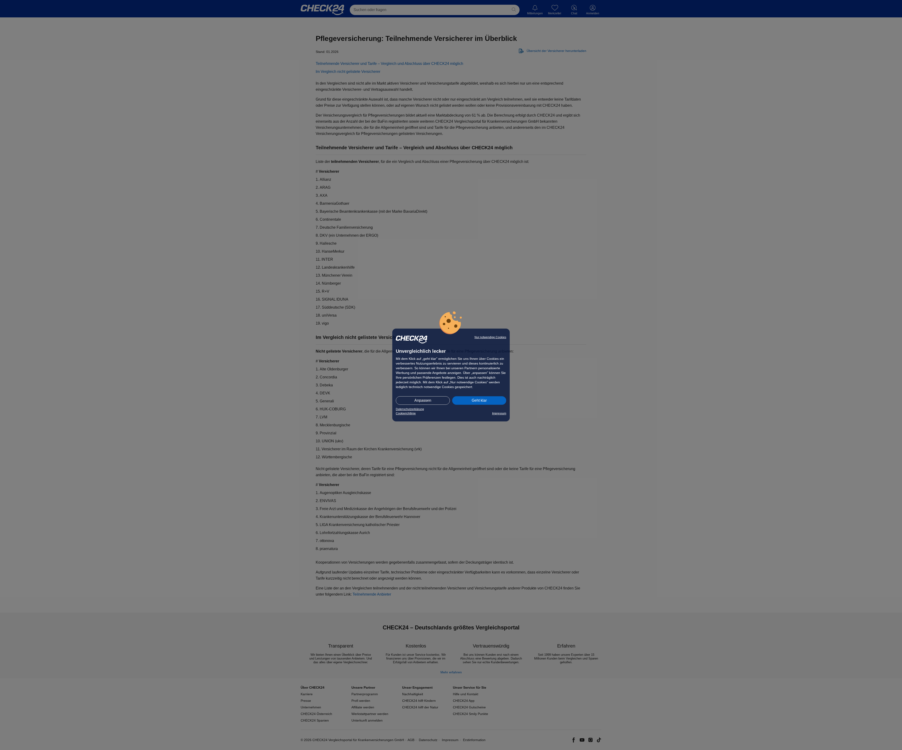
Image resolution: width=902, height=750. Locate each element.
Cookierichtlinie (406, 413)
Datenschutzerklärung (410, 409)
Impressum (499, 413)
